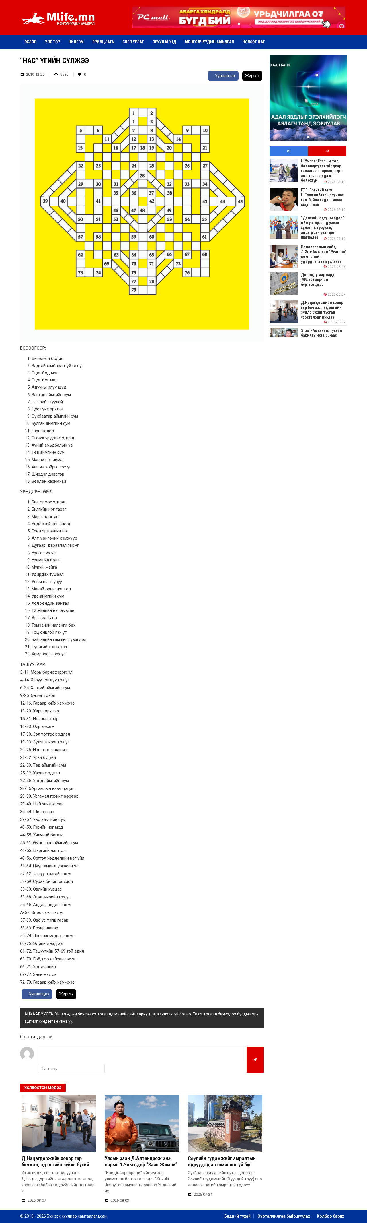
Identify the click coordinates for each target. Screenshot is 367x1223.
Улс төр (52, 42)
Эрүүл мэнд (164, 42)
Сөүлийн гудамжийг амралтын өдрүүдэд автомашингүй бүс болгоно (222, 1164)
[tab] (289, 151)
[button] (239, 24)
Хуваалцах (225, 75)
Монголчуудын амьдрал (209, 42)
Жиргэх (252, 75)
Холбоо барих (330, 1216)
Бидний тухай (237, 1216)
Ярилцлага (103, 42)
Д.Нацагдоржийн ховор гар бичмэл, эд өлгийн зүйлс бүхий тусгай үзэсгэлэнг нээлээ (55, 1164)
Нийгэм (76, 42)
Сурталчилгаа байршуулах (283, 1216)
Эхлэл (30, 42)
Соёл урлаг (133, 42)
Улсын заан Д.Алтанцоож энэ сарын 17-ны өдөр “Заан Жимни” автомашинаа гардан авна (141, 1164)
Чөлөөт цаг (254, 42)
